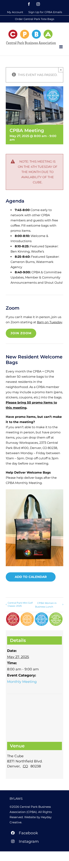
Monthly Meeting (22, 682)
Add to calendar (31, 577)
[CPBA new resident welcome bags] (34, 491)
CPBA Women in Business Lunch (46, 605)
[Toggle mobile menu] (61, 47)
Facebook (28, 833)
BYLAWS (16, 798)
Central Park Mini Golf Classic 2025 (20, 604)
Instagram (29, 841)
